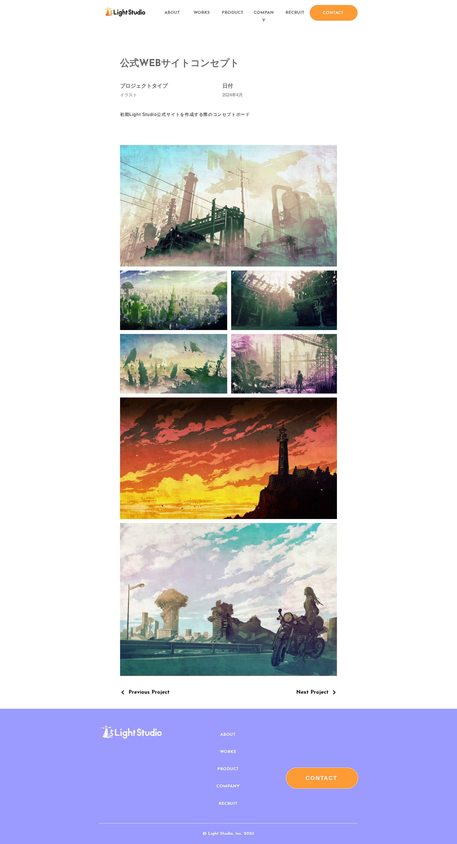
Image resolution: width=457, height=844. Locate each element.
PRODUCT (232, 13)
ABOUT (228, 735)
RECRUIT (294, 13)
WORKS (202, 13)
